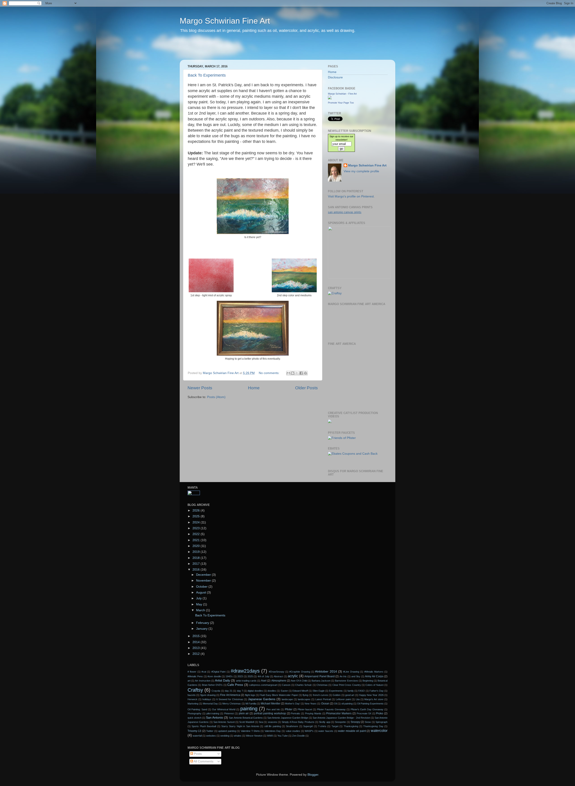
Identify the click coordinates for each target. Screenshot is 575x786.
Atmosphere (278, 680)
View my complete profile (361, 171)
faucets (192, 695)
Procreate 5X (364, 713)
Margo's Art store (373, 699)
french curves (320, 695)
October (202, 586)
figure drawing (208, 695)
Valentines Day (273, 731)
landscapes (304, 699)
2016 (196, 569)
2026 (196, 510)
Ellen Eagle (319, 690)
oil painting (347, 703)
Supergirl (308, 726)
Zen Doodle (298, 735)
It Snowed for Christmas (229, 699)
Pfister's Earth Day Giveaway (367, 709)
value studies (293, 731)
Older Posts (306, 387)
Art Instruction (202, 680)
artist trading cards (246, 680)
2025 (196, 516)
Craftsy (195, 690)
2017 (196, 563)
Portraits (295, 713)
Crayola (216, 690)
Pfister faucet (305, 709)
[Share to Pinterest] (305, 373)
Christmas (322, 685)
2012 (196, 653)
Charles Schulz (303, 685)
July (199, 598)
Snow (368, 722)
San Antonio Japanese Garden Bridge (287, 717)
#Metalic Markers (373, 671)
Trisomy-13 (194, 731)
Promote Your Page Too (341, 102)
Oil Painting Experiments (370, 703)
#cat (203, 671)
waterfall (197, 735)
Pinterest (229, 713)
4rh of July (263, 676)
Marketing (193, 703)
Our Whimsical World (223, 709)
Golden (337, 695)
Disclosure (335, 77)
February (203, 622)
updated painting (227, 731)
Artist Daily (222, 680)
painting (248, 708)
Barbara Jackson (321, 680)
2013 (196, 648)
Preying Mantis (313, 713)
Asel (263, 680)
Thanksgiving (351, 726)
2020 (196, 546)
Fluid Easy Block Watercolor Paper (279, 695)
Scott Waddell (246, 722)
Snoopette (340, 722)
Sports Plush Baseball (204, 726)
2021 (196, 540)
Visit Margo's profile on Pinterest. (351, 196)
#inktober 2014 (326, 671)
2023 (196, 528)
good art (349, 695)
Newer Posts (200, 387)
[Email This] (288, 373)
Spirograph (381, 722)
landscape (287, 699)
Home (254, 387)
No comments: (269, 373)
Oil (335, 703)
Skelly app (324, 722)
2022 (196, 534)
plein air (244, 713)
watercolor (379, 730)
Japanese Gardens (261, 699)
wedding (224, 735)
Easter (284, 690)
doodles (272, 690)
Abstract (278, 676)
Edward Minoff (300, 690)
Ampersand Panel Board (319, 676)
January (202, 628)
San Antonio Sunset (224, 722)
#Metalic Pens (195, 676)
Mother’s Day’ (292, 703)
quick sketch (194, 717)
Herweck (192, 699)
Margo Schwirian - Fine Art (342, 93)
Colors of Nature (374, 685)
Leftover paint (343, 699)
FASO (361, 690)
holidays (206, 699)
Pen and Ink (273, 709)
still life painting (272, 726)
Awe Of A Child (299, 680)
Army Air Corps (374, 676)
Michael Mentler (270, 703)
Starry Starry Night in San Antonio (240, 726)
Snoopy (355, 722)
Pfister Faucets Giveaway (331, 709)
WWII (270, 735)
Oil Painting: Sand (197, 709)
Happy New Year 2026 (371, 695)
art (189, 680)
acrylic (293, 676)
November (204, 580)
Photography (194, 713)
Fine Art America (230, 695)
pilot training (212, 713)
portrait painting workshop (270, 713)
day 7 (240, 690)
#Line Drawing (351, 671)
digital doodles (255, 690)
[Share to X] (297, 373)
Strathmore (292, 726)
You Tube (282, 735)
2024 (196, 522)
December (204, 574)
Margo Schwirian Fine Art (225, 20)
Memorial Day (210, 703)
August (201, 592)
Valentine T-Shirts (250, 731)
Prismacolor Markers (339, 713)
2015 (196, 636)
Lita (358, 699)
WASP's (309, 731)
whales (237, 735)
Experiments (336, 690)
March (201, 610)
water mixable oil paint (352, 731)
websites (211, 735)
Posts (197, 753)
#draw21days (245, 671)
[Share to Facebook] (301, 373)
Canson (286, 685)
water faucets (325, 731)
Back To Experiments (207, 75)
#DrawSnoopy (276, 671)
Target (335, 726)
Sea (261, 722)
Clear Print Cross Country (346, 685)
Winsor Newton (254, 735)
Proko (379, 713)
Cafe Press (235, 684)
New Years (310, 703)
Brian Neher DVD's (212, 685)
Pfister (288, 709)
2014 (196, 642)
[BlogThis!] (292, 373)
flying (305, 695)
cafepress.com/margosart (263, 685)
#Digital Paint (218, 671)
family (350, 690)
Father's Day (376, 690)
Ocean (325, 703)
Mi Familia (250, 703)
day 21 (228, 690)
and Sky (355, 676)
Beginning (368, 680)
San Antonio (214, 717)
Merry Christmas (231, 703)
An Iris (343, 676)
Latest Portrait (323, 699)
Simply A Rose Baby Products (298, 722)
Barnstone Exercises (346, 680)
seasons (272, 722)
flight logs (250, 695)
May (199, 604)
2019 (196, 552)
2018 (196, 558)
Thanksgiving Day (373, 726)
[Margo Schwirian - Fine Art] (330, 98)
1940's (229, 676)
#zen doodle (214, 676)
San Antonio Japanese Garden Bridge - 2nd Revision (341, 717)
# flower (192, 671)
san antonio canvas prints (344, 212)
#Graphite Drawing (299, 671)
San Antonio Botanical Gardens (246, 717)
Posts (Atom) (216, 397)
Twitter (209, 731)
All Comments (203, 761)
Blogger (312, 774)
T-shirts (322, 726)
